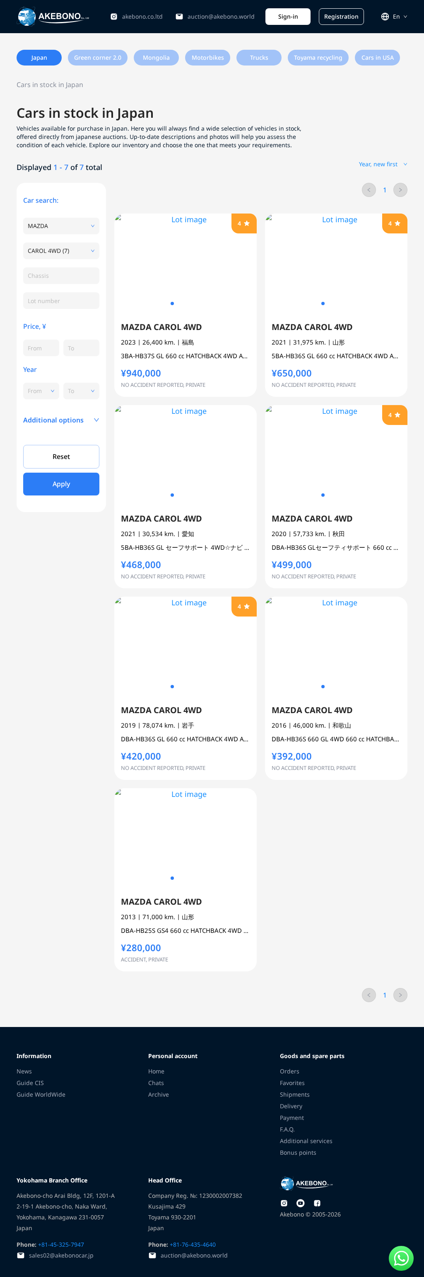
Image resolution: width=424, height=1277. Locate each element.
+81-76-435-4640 (192, 1244)
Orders (289, 1071)
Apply (61, 483)
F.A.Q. (287, 1129)
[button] (61, 420)
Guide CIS (30, 1083)
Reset (61, 456)
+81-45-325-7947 (60, 1244)
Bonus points (298, 1152)
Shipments (295, 1094)
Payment (292, 1118)
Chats (156, 1083)
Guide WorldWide (41, 1094)
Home (156, 1071)
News (24, 1071)
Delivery (291, 1106)
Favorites (292, 1083)
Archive (158, 1094)
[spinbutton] (41, 348)
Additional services (306, 1141)
